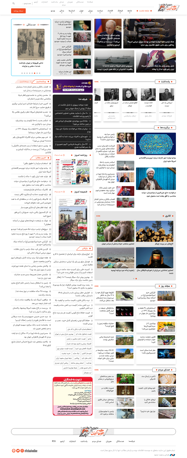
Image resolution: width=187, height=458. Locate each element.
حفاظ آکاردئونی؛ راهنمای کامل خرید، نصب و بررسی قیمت (74, 322)
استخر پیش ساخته (77, 363)
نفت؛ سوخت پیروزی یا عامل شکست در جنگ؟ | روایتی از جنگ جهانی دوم (74, 106)
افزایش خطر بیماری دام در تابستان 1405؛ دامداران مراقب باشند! (75, 294)
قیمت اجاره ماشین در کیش (76, 338)
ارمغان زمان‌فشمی (130, 115)
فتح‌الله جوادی (167, 115)
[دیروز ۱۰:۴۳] (166, 340)
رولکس (76, 358)
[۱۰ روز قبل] (154, 257)
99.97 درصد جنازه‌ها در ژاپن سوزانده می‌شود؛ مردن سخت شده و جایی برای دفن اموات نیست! (105, 356)
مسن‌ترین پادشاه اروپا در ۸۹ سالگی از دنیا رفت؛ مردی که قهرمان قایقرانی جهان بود (105, 178)
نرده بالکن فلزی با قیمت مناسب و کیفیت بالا (72, 300)
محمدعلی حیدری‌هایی (112, 116)
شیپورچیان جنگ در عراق (111, 104)
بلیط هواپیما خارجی (70, 367)
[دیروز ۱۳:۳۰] (156, 61)
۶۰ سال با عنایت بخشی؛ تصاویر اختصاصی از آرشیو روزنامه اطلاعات (73, 115)
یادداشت (54, 1)
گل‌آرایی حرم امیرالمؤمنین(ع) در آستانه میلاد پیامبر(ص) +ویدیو (64, 50)
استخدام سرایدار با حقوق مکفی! (36, 163)
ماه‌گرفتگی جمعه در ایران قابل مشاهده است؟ (106, 311)
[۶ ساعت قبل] (166, 94)
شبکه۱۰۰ (90, 1)
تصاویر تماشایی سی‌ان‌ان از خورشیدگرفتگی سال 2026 (155, 272)
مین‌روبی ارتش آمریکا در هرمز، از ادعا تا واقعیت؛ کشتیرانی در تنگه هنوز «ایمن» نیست (115, 67)
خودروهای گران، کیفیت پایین (146, 389)
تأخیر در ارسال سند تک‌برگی (148, 377)
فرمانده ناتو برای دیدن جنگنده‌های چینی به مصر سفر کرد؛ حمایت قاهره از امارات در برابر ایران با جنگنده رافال (105, 151)
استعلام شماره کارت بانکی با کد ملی (79, 329)
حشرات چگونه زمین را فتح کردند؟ (105, 325)
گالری (168, 216)
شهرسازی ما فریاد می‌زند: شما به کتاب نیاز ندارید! (73, 138)
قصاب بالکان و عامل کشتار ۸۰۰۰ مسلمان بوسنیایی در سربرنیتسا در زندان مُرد (104, 202)
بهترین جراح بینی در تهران (64, 334)
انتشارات (44, 1)
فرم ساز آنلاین (86, 353)
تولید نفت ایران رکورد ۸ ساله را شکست (33, 176)
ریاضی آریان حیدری (61, 363)
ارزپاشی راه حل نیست (166, 104)
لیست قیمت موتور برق (65, 348)
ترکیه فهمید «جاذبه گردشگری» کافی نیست (31, 194)
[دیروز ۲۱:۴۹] (124, 311)
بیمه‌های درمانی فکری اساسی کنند (106, 401)
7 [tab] (24, 73)
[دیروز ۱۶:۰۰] (124, 327)
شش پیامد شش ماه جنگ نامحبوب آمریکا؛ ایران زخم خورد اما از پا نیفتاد (157, 67)
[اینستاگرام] (22, 451)
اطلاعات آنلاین (169, 7)
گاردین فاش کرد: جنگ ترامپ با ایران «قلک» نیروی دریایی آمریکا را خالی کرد (32, 251)
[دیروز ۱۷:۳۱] (166, 327)
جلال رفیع (148, 115)
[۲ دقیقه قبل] (156, 144)
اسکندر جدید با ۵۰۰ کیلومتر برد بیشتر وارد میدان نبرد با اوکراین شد (105, 165)
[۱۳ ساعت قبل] (166, 311)
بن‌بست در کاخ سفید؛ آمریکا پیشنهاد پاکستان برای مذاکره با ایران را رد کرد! (32, 309)
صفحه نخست (144, 10)
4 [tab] (32, 73)
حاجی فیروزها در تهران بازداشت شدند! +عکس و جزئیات (31, 64)
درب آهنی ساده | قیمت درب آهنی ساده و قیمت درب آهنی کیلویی (73, 307)
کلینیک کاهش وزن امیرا (83, 348)
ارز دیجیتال (87, 372)
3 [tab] (34, 73)
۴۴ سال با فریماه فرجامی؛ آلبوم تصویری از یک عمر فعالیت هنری (73, 146)
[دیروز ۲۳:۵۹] (125, 191)
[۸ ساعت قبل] (125, 138)
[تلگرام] (13, 451)
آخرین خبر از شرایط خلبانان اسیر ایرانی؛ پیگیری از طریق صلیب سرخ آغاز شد (31, 105)
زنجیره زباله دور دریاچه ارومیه (122, 270)
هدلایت (88, 363)
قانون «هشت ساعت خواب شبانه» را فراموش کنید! (146, 339)
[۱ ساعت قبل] (82, 25)
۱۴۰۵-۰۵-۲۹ (58, 192)
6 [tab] (27, 73)
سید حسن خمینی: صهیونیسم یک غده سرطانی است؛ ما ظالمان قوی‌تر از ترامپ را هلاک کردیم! (31, 318)
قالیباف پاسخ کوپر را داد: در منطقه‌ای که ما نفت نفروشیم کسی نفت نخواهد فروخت (31, 201)
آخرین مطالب (41, 157)
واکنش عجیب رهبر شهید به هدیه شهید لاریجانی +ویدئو (63, 62)
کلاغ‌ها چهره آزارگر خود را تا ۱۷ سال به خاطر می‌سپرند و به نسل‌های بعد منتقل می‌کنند (105, 296)
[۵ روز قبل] (125, 414)
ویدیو (53, 10)
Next (99, 248)
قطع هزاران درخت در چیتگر (130, 104)
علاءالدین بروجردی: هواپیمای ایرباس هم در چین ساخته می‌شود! (73, 122)
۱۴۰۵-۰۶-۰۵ (58, 155)
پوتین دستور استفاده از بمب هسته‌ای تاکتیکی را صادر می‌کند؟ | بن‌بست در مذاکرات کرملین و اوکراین (108, 40)
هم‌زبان (70, 1)
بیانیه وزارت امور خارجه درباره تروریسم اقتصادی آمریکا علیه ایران (157, 159)
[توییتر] (18, 451)
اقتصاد (110, 10)
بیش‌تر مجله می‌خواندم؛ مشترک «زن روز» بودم (73, 130)
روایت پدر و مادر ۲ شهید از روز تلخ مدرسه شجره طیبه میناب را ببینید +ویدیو (62, 37)
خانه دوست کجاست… (148, 104)
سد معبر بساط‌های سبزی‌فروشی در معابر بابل (106, 379)
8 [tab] (22, 73)
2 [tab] (37, 73)
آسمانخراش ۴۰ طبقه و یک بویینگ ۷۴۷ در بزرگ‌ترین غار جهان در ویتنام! (146, 312)
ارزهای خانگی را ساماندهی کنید (149, 401)
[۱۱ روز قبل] (115, 257)
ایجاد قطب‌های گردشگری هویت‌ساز (34, 207)
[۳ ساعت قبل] (125, 177)
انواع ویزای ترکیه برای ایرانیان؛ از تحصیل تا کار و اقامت (73, 255)
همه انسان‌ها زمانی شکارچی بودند (106, 338)
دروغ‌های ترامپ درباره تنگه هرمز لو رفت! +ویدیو (63, 24)
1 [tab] (39, 73)
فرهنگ (120, 10)
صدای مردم (62, 3)
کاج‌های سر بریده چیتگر (164, 243)
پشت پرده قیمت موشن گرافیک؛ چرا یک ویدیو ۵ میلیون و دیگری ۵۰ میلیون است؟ (73, 286)
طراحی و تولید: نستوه (162, 455)
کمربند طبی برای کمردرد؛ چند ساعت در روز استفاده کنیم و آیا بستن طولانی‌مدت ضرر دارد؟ (75, 271)
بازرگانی (85, 248)
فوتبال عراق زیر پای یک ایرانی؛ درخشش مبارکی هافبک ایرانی (73, 263)
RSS (54, 441)
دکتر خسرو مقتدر (85, 367)
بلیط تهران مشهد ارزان (64, 358)
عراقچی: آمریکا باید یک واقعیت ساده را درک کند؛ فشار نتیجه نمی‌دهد (33, 301)
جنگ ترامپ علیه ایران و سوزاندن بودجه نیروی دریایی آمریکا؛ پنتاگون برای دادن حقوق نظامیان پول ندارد (150, 43)
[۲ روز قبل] (154, 231)
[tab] (43, 82)
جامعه (129, 10)
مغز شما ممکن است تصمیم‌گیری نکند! (147, 351)
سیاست (100, 10)
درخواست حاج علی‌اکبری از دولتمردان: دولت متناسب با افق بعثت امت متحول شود (159, 194)
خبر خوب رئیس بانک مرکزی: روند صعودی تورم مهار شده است (105, 190)
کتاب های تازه (86, 358)
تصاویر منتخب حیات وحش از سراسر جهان (118, 243)
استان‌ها (72, 10)
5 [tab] (29, 73)
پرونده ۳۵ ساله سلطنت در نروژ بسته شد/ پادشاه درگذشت (33, 293)
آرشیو (36, 1)
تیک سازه (76, 353)
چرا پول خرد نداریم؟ (147, 411)
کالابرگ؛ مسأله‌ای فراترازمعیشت (36, 189)
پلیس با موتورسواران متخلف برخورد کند (106, 412)
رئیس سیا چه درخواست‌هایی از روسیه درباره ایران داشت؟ (106, 137)
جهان (81, 10)
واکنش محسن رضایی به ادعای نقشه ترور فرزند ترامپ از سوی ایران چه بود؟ (31, 267)
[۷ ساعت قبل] (124, 296)
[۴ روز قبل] (115, 231)
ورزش (90, 10)
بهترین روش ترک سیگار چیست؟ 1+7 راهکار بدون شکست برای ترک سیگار (75, 279)
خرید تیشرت (66, 353)
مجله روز (165, 286)
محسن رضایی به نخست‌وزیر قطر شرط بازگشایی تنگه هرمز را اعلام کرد (34, 97)
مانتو (89, 338)
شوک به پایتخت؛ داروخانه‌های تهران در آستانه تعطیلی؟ (32, 222)
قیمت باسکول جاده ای (83, 334)
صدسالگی (80, 1)
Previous (171, 248)
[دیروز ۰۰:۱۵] (114, 61)
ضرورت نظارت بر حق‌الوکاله (108, 389)
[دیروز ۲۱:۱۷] (82, 64)
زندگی (62, 10)
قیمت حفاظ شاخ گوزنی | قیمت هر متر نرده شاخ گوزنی (73, 314)
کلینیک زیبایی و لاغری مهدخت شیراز (79, 343)
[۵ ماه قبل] (31, 44)
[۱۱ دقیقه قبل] (156, 179)
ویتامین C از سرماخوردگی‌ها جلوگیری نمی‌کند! (148, 326)
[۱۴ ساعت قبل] (149, 33)
